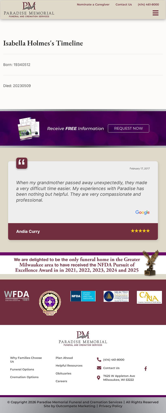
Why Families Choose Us (26, 354)
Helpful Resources (69, 360)
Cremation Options (24, 371)
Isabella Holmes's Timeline (43, 43)
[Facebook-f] (146, 363)
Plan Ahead (64, 352)
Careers (61, 375)
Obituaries (63, 367)
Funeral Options (22, 363)
